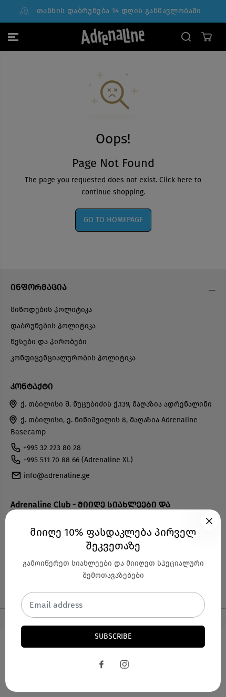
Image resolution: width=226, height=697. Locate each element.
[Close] (209, 521)
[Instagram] (124, 664)
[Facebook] (101, 664)
